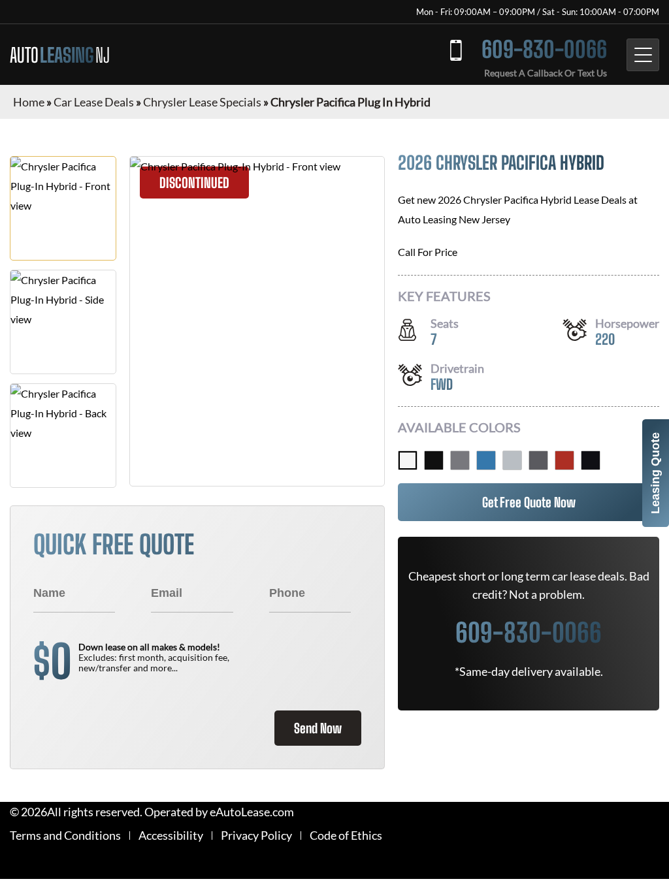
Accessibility (171, 835)
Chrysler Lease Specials (202, 102)
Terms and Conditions (65, 835)
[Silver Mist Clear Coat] (512, 460)
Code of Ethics (346, 835)
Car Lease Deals (94, 102)
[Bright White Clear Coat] (408, 460)
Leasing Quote (655, 473)
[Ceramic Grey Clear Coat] (460, 460)
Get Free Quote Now (529, 502)
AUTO (60, 55)
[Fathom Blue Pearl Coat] (486, 460)
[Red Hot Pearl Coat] (564, 460)
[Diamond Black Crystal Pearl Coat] (590, 460)
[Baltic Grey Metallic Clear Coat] (538, 460)
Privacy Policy (256, 835)
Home (28, 102)
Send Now (318, 728)
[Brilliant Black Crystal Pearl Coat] (434, 460)
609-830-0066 (544, 49)
